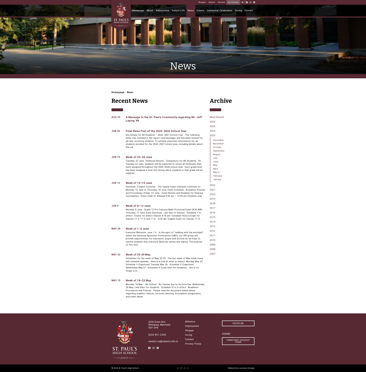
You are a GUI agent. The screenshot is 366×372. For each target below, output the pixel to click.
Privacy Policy (193, 344)
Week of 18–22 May (138, 280)
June (215, 161)
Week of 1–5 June (137, 228)
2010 (212, 240)
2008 (212, 249)
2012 (212, 231)
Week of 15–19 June (139, 182)
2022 (212, 185)
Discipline (238, 323)
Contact (249, 10)
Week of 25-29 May (138, 254)
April (215, 169)
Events (200, 10)
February (217, 176)
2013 (212, 226)
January (217, 179)
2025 (212, 126)
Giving (238, 10)
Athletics (190, 322)
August (217, 154)
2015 (212, 217)
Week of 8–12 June (138, 205)
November (218, 144)
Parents (221, 2)
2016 (212, 212)
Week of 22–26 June (139, 157)
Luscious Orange (246, 368)
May (215, 165)
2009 (212, 244)
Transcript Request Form (238, 341)
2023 (212, 135)
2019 (212, 199)
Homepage (138, 10)
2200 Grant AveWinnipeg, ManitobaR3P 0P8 (159, 325)
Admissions (162, 10)
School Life (178, 10)
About (150, 10)
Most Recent (217, 117)
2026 (212, 121)
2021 (212, 189)
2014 (212, 221)
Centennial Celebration (219, 10)
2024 (212, 131)
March (216, 172)
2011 (212, 235)
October (217, 147)
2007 (212, 253)
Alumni (212, 2)
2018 (212, 203)
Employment (192, 326)
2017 (212, 208)
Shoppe (202, 2)
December (218, 140)
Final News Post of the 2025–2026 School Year (156, 131)
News (191, 10)
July (215, 158)
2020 (212, 194)
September (219, 151)
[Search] (242, 2)
